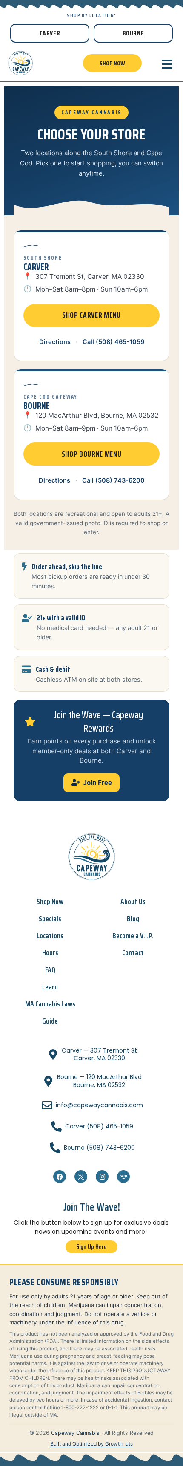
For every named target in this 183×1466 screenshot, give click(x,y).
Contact (133, 952)
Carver (50, 33)
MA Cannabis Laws (50, 1004)
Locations (50, 935)
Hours (50, 952)
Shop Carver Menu (91, 315)
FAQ (50, 970)
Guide (50, 1021)
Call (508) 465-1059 (113, 342)
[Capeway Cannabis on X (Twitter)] (80, 1176)
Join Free (97, 782)
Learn (50, 987)
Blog (133, 918)
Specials (50, 918)
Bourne (133, 33)
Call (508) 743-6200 (113, 480)
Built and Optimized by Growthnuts (91, 1443)
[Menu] (167, 64)
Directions (55, 342)
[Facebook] (59, 1176)
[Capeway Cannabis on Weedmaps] (123, 1176)
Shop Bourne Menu (92, 454)
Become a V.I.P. (133, 935)
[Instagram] (102, 1176)
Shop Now (50, 901)
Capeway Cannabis (75, 1433)
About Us (133, 901)
